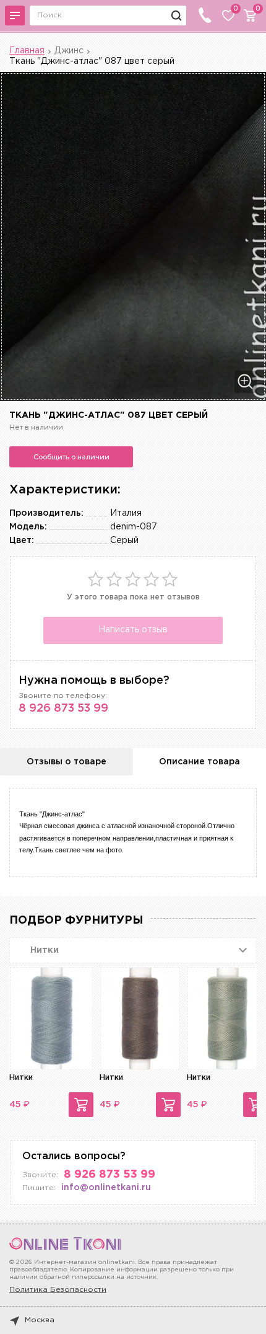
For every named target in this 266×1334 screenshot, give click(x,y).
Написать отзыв (133, 630)
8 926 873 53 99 (63, 708)
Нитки (21, 1077)
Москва (39, 1320)
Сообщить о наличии (71, 457)
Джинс (69, 51)
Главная (27, 51)
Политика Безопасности (57, 1289)
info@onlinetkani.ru (106, 1187)
